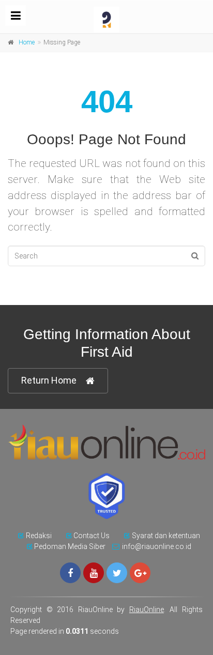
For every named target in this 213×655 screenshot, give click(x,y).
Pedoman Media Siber (69, 546)
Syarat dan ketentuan (166, 535)
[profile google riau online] (140, 572)
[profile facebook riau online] (70, 572)
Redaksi (39, 535)
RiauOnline (146, 609)
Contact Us (91, 535)
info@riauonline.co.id (156, 546)
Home (27, 42)
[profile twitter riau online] (116, 572)
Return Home (49, 380)
